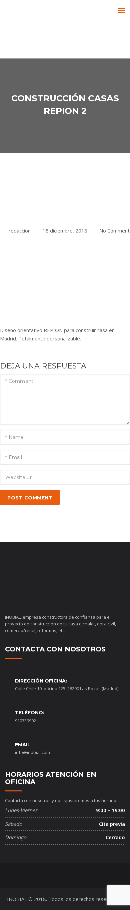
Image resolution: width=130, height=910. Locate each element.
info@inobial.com (32, 752)
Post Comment (29, 498)
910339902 (25, 721)
